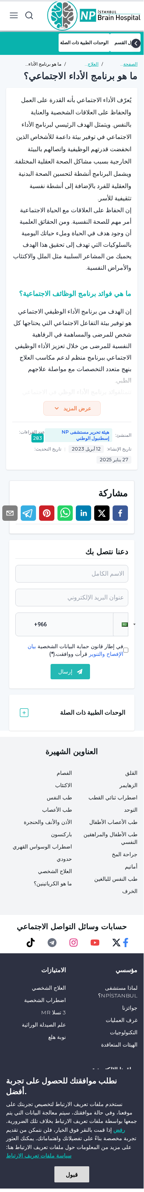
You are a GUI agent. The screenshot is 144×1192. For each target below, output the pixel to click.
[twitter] (102, 513)
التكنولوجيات (123, 1032)
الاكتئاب (63, 785)
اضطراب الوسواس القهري (42, 846)
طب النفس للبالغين (115, 878)
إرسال (65, 671)
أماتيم (131, 866)
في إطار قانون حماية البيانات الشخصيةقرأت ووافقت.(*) (75, 650)
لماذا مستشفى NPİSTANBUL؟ (117, 991)
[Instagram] (73, 942)
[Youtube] (95, 942)
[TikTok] (30, 942)
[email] (10, 513)
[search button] (29, 15)
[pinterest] (46, 513)
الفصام (64, 772)
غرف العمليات (121, 1020)
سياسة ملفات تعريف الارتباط (39, 1155)
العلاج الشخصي (55, 871)
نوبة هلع (57, 1037)
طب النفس (59, 797)
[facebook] (120, 513)
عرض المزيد (77, 408)
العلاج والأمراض (89, 64)
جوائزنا (129, 1007)
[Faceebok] (125, 942)
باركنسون (61, 834)
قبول (72, 1174)
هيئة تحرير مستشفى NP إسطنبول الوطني (85, 435)
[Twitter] (116, 942)
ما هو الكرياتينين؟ (53, 883)
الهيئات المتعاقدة (119, 1044)
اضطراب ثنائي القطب (112, 797)
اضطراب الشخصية (45, 1000)
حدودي (64, 858)
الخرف (129, 891)
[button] (120, 624)
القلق (131, 772)
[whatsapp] (65, 513)
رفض (119, 1129)
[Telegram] (52, 942)
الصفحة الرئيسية (129, 64)
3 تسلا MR (53, 1012)
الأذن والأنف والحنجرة (48, 822)
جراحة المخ (124, 854)
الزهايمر (128, 785)
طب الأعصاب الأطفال (113, 822)
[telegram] (28, 513)
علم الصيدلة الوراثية (44, 1024)
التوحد (130, 809)
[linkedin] (83, 513)
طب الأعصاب (57, 809)
